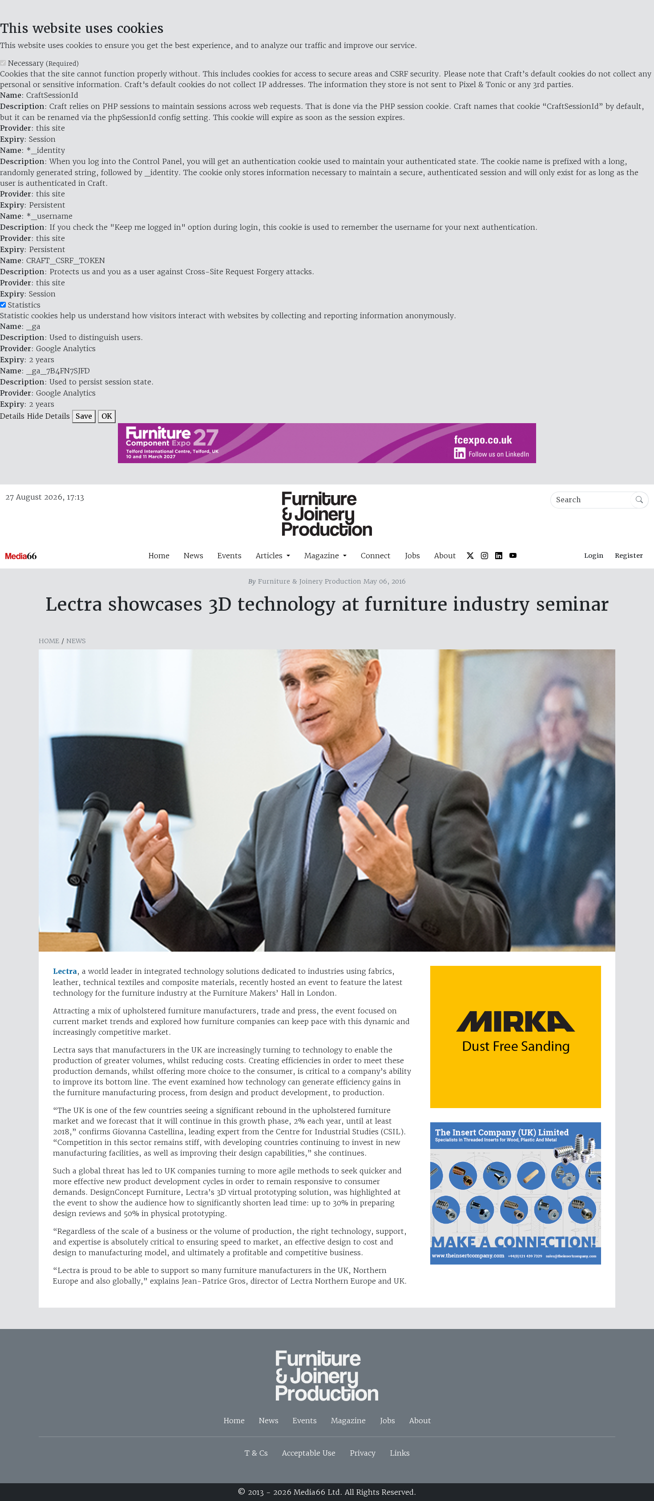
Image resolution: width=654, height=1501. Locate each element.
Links (400, 1453)
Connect (376, 555)
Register (629, 556)
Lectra (65, 971)
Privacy (362, 1453)
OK (106, 416)
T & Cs (256, 1453)
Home (159, 555)
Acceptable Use (308, 1453)
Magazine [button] (322, 555)
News (193, 555)
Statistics (24, 304)
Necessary (43, 63)
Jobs (412, 555)
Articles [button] (270, 555)
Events (230, 555)
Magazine (348, 1420)
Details (12, 416)
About (445, 555)
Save (84, 416)
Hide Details (48, 416)
